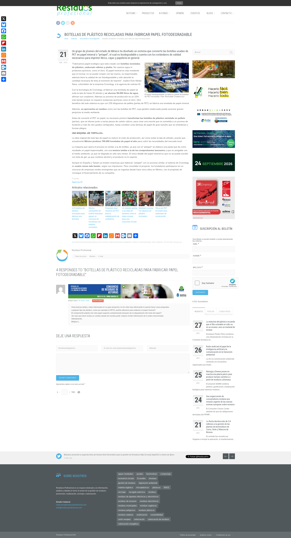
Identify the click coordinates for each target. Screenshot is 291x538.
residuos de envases (127, 501)
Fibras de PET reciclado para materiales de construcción (161, 212)
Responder (98, 300)
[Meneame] (4, 55)
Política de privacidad (188, 535)
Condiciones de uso (223, 535)
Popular (210, 311)
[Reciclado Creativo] (167, 92)
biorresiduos (151, 474)
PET (165, 242)
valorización (139, 519)
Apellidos (198, 267)
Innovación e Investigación (89, 39)
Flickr (68, 23)
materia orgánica (125, 487)
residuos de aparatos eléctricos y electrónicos (138, 496)
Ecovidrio (141, 478)
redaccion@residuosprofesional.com (71, 505)
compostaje (166, 474)
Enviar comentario (67, 378)
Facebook (58, 23)
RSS (73, 23)
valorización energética (128, 524)
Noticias (74, 39)
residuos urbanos (125, 515)
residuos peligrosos (126, 510)
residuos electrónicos (149, 501)
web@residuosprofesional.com (69, 508)
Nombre (197, 256)
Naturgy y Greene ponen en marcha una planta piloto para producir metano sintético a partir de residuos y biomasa (219, 375)
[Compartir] (4, 79)
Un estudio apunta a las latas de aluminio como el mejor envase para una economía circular (129, 215)
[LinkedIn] (4, 49)
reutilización (142, 515)
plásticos (156, 487)
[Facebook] (4, 31)
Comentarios (224, 311)
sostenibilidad (157, 515)
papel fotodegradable (142, 242)
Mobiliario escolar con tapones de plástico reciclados (146, 212)
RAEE (166, 487)
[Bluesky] (4, 25)
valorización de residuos (158, 519)
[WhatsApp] (4, 37)
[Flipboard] (4, 43)
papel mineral (157, 242)
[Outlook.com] (4, 67)
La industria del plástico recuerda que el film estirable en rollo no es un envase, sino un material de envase (220, 325)
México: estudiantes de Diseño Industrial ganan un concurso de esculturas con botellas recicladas (96, 217)
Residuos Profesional (84, 242)
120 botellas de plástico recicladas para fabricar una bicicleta (78, 213)
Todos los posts (80, 256)
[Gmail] (4, 61)
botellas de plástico (101, 242)
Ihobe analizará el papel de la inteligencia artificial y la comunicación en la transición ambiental (219, 350)
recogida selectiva (137, 492)
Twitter (63, 23)
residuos (152, 492)
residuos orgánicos (148, 506)
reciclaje (178, 242)
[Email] (4, 73)
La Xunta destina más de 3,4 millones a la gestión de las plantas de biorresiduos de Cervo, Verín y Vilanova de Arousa (218, 427)
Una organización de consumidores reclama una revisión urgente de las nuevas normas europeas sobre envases (220, 400)
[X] (4, 19)
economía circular (126, 478)
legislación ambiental (148, 483)
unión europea (124, 519)
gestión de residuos (126, 483)
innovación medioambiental (121, 242)
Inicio (66, 39)
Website (92, 256)
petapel (170, 242)
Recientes (199, 311)
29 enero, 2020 (84, 300)
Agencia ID (77, 182)
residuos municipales (127, 506)
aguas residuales (125, 474)
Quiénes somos (206, 535)
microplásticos (142, 487)
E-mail (100, 256)
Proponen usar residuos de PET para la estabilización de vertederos (112, 213)
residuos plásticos (147, 510)
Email (196, 244)
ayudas (140, 474)
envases (152, 478)
